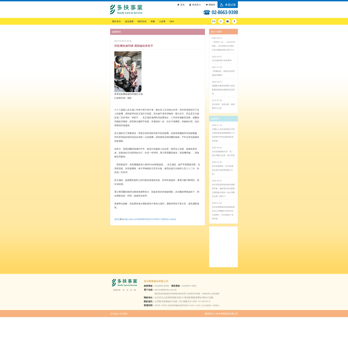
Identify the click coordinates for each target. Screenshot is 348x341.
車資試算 (230, 5)
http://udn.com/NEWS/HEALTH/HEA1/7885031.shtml (149, 219)
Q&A (172, 21)
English (115, 313)
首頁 (182, 4)
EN (213, 21)
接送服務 (129, 21)
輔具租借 (142, 21)
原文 (117, 219)
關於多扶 (116, 21)
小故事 (162, 21)
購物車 (211, 4)
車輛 (152, 21)
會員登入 (196, 4)
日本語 (123, 313)
